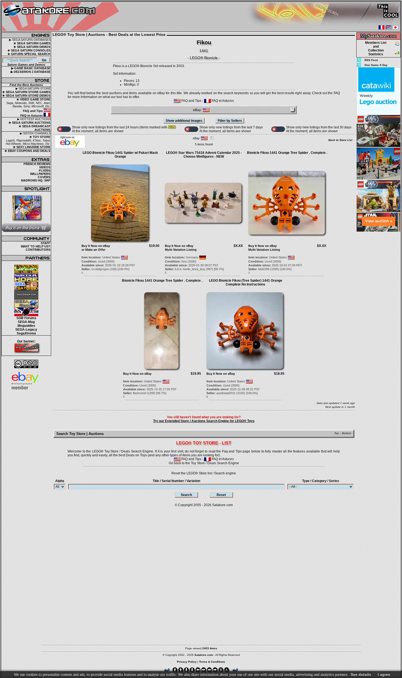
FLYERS (44, 170)
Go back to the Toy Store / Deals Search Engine (204, 463)
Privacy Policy (187, 661)
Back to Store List (340, 140)
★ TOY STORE (39, 137)
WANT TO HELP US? (35, 246)
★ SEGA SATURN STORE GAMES (26, 92)
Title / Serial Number (176, 481)
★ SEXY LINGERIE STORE (31, 147)
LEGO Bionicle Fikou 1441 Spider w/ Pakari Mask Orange (120, 154)
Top (336, 433)
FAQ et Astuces (31, 115)
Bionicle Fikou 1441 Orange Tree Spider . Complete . (287, 153)
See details (361, 674)
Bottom (346, 433)
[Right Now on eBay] (70, 146)
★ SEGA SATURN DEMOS (31, 46)
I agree (384, 674)
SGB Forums (26, 318)
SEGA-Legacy (26, 329)
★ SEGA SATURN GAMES (31, 43)
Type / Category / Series (320, 481)
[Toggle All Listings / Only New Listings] (64, 129)
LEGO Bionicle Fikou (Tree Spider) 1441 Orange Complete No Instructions (245, 282)
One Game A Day (376, 65)
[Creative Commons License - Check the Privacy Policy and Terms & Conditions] (26, 364)
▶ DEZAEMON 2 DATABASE (30, 71)
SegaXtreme (26, 333)
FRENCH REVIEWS (37, 164)
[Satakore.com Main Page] (62, 16)
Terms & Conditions (212, 661)
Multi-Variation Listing (181, 249)
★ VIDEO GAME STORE (33, 99)
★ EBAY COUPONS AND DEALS (27, 150)
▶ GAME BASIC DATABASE (30, 68)
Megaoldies (26, 326)
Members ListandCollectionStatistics (375, 48)
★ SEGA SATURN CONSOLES (28, 50)
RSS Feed (371, 60)
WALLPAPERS (40, 173)
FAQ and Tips (33, 110)
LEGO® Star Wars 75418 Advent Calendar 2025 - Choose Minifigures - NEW (204, 154)
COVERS (44, 177)
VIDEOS (44, 167)
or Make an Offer (93, 249)
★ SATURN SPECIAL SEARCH (28, 54)
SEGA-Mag (26, 322)
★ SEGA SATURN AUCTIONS (29, 122)
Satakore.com (222, 505)
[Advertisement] (378, 314)
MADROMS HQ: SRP (35, 180)
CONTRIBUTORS (38, 249)
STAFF (45, 243)
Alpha (59, 481)
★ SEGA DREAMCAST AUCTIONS (35, 128)
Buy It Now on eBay (95, 245)
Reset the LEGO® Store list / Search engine (203, 473)
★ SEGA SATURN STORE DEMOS (26, 95)
